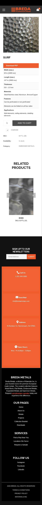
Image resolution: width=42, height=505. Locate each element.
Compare (14, 130)
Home (21, 407)
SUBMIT (31, 257)
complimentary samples (20, 393)
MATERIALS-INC (21, 497)
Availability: (7, 141)
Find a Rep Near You (21, 437)
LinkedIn (21, 469)
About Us (21, 411)
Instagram (21, 462)
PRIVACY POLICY (21, 493)
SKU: (5, 136)
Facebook (21, 466)
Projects (21, 418)
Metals (21, 414)
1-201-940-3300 (21, 276)
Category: (6, 146)
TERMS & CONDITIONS (21, 490)
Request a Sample (21, 445)
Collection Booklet (21, 421)
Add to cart (24, 123)
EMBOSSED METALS (26, 146)
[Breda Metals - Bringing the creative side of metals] (21, 9)
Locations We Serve (21, 441)
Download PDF (12, 66)
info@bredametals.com (21, 301)
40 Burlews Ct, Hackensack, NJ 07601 (21, 326)
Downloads (21, 425)
